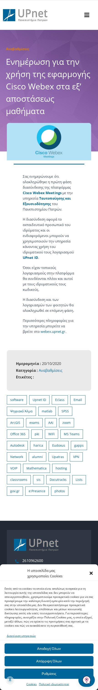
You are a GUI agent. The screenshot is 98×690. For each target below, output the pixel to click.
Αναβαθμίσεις (50, 370)
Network (16, 457)
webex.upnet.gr (53, 331)
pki (37, 434)
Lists (79, 479)
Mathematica (36, 468)
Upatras (58, 457)
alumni (37, 457)
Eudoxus (58, 445)
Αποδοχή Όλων (49, 649)
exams (34, 422)
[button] (91, 573)
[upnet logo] (26, 6)
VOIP (13, 468)
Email (78, 400)
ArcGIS (15, 422)
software (16, 400)
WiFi (51, 434)
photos (59, 491)
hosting (61, 468)
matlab (47, 411)
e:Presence (37, 491)
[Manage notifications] (10, 680)
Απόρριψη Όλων (49, 661)
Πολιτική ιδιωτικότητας (54, 684)
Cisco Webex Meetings (42, 192)
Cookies (31, 684)
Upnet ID (39, 400)
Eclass (59, 400)
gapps (79, 445)
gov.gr (15, 491)
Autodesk (17, 445)
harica (38, 445)
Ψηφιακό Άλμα (21, 411)
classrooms (18, 479)
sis (38, 479)
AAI (50, 422)
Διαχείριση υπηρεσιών (21, 636)
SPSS (65, 411)
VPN (76, 457)
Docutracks (58, 479)
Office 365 (18, 434)
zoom (66, 422)
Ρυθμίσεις (49, 674)
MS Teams (72, 434)
